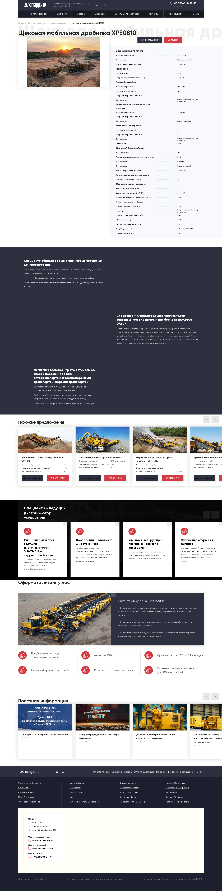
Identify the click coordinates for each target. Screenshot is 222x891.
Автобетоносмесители (29, 802)
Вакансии (100, 14)
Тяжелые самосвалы (175, 783)
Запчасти (62, 14)
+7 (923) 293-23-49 (42, 848)
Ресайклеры (171, 792)
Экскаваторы (76, 792)
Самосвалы (23, 788)
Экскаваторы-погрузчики (177, 788)
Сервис (81, 14)
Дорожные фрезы (128, 797)
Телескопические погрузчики (179, 802)
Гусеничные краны (129, 792)
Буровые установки (175, 797)
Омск (176, 7)
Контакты (153, 14)
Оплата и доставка (144, 772)
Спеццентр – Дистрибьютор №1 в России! (45, 734)
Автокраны (75, 788)
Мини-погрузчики (26, 797)
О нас (196, 14)
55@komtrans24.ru (40, 826)
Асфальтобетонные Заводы (133, 802)
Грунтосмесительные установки (85, 802)
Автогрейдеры (77, 783)
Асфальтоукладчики (129, 788)
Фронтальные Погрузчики (30, 783)
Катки (73, 797)
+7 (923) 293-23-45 (42, 856)
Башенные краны (128, 783)
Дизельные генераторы (127, 14)
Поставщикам (175, 14)
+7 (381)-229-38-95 (185, 3)
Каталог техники (38, 14)
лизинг (32, 478)
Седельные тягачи (26, 792)
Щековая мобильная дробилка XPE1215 (100, 457)
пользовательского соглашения (106, 879)
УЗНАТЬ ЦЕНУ (173, 40)
